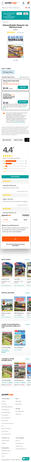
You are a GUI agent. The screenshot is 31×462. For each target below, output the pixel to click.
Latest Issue (5, 22)
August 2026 (5, 279)
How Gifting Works (19, 411)
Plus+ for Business (6, 417)
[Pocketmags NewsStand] (10, 3)
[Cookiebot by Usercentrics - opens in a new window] (22, 215)
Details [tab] (15, 219)
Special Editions (8, 293)
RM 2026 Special (19, 313)
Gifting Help (18, 414)
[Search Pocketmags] (3, 8)
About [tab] (25, 219)
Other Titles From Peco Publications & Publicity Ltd (11, 324)
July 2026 (17, 279)
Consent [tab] (5, 219)
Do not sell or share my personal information (16, 245)
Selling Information (6, 450)
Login (3, 456)
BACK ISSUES (6, 259)
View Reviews (15, 176)
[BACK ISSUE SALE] (7, 276)
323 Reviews (20, 32)
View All (27, 259)
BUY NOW (23, 87)
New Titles (4, 404)
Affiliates (4, 443)
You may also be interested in (8, 359)
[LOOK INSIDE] (15, 57)
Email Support (18, 404)
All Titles (4, 401)
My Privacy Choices (6, 434)
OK (15, 239)
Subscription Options (19, 122)
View (3, 285)
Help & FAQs (18, 401)
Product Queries (5, 440)
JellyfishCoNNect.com (20, 448)
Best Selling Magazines (7, 406)
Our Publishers (5, 415)
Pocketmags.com (19, 443)
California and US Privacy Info (7, 424)
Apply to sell (4, 453)
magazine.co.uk (19, 446)
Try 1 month (23, 101)
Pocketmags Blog (6, 412)
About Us (17, 440)
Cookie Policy (5, 431)
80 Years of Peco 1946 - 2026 (7, 313)
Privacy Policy (5, 420)
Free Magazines (5, 409)
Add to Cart (8, 285)
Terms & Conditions (6, 428)
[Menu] (2, 3)
